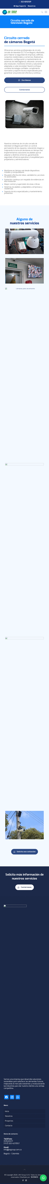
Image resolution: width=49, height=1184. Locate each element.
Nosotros (31, 6)
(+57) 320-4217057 (11, 1143)
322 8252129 (26, 2)
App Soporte (20, 6)
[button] (43, 1177)
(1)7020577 (8, 1141)
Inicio (7, 1111)
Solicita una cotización (26, 852)
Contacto (8, 1125)
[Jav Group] (10, 12)
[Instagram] (26, 1180)
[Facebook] (23, 1180)
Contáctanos (24, 90)
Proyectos (9, 1121)
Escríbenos (26, 80)
